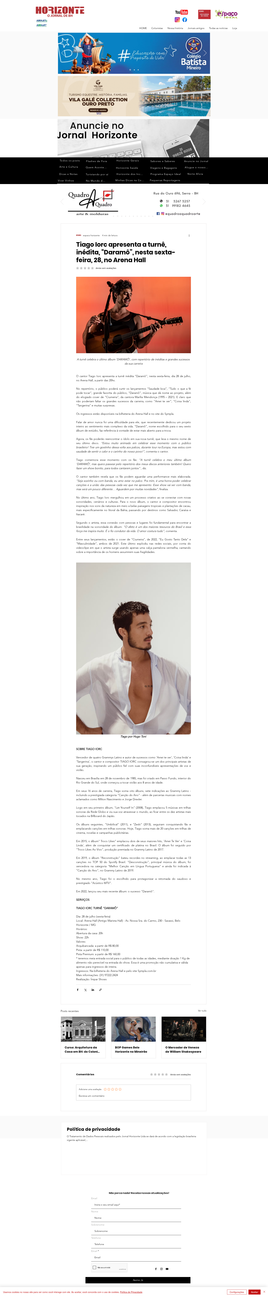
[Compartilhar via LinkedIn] (92, 989)
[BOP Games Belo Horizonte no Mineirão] (133, 1029)
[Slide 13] (148, 216)
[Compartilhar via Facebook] (77, 989)
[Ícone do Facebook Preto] (155, 1268)
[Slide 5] (129, 216)
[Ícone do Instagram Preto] (161, 1268)
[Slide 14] (152, 216)
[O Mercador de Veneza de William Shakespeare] (184, 1029)
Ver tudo (202, 1010)
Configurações (237, 1292)
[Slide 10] (134, 70)
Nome (94, 1211)
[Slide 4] (125, 216)
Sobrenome (97, 1225)
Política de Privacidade (131, 1292)
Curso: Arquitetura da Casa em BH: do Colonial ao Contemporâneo (82, 1050)
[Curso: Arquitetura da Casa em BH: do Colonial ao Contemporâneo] (83, 1029)
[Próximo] (205, 53)
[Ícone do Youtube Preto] (167, 1268)
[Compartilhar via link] (100, 989)
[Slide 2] (117, 216)
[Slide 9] (133, 216)
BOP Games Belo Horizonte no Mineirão (131, 1050)
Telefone (96, 1238)
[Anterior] (63, 53)
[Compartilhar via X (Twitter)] (85, 989)
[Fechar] (264, 1292)
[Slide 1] (113, 216)
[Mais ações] (189, 235)
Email (94, 1198)
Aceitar (254, 1292)
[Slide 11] (141, 216)
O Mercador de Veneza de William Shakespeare (183, 1050)
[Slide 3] (138, 69)
